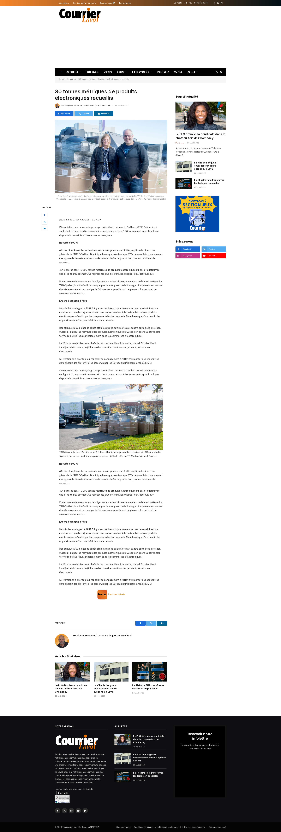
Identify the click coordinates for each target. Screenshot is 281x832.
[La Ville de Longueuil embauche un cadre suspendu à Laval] (111, 672)
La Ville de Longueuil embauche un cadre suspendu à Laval (105, 688)
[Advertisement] (140, 46)
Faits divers (92, 72)
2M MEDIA (94, 827)
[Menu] (60, 72)
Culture (108, 72)
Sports (121, 72)
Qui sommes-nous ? (217, 827)
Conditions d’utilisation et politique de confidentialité (157, 827)
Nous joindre (63, 3)
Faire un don (125, 3)
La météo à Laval (183, 3)
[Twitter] (44, 221)
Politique (179, 143)
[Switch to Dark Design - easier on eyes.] (216, 72)
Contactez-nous (123, 827)
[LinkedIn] (44, 228)
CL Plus (178, 72)
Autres (191, 72)
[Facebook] (44, 215)
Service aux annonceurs (84, 3)
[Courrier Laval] (80, 15)
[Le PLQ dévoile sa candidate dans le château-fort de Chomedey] (72, 672)
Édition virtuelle (141, 72)
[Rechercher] (221, 72)
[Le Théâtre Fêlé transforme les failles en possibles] (149, 672)
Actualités (72, 72)
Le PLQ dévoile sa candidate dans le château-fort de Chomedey (71, 688)
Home (61, 79)
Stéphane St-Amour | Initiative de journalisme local (87, 106)
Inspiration (163, 72)
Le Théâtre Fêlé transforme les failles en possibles (148, 687)
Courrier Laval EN (107, 3)
